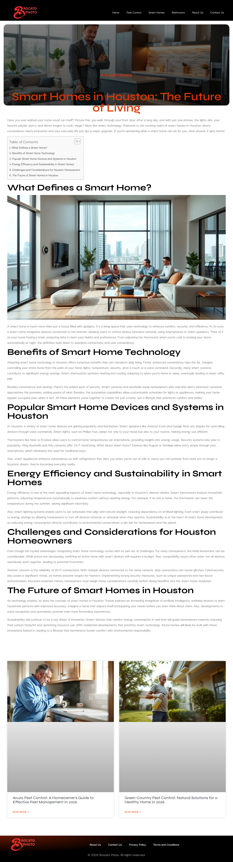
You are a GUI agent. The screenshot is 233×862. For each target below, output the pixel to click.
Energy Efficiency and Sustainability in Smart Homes (43, 164)
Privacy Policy (137, 844)
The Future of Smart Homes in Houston (35, 175)
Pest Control (134, 12)
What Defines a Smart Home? (29, 147)
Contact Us (217, 12)
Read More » (21, 812)
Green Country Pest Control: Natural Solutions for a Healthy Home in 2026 (171, 800)
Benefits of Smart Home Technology (33, 153)
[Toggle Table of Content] (76, 141)
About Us (197, 12)
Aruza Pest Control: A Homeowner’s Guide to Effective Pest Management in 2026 (53, 800)
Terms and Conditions (166, 844)
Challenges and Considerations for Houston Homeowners (46, 169)
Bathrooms (178, 12)
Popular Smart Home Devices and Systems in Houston (44, 158)
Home (115, 12)
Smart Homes (157, 12)
